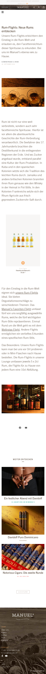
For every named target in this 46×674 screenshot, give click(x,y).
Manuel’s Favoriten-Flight (16, 308)
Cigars (4, 632)
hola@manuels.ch (10, 653)
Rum (3, 637)
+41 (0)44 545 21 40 (11, 650)
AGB (3, 664)
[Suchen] (38, 7)
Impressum (6, 667)
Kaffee (4, 635)
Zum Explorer (23, 592)
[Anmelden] (34, 7)
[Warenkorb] (43, 7)
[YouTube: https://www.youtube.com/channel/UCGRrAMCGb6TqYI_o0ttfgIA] (26, 427)
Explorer (5, 640)
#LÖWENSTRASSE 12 (8, 61)
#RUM (17, 61)
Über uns (5, 630)
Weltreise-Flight (11, 329)
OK (27, 3)
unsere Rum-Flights (26, 292)
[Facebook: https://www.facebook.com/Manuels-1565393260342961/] (20, 427)
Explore (5, 7)
